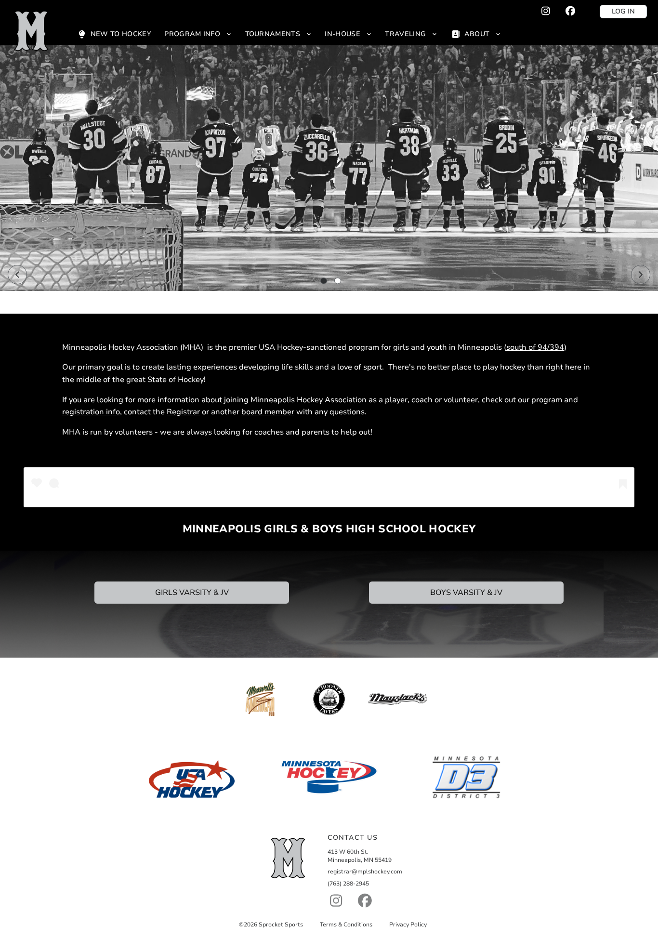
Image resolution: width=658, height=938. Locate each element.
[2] (337, 280)
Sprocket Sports (281, 924)
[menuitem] (114, 34)
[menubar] (289, 34)
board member (267, 412)
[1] (323, 280)
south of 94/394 (535, 347)
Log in (623, 11)
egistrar (186, 412)
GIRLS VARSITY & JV (192, 592)
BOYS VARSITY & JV (466, 592)
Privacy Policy (408, 924)
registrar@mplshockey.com (365, 871)
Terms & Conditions (346, 924)
